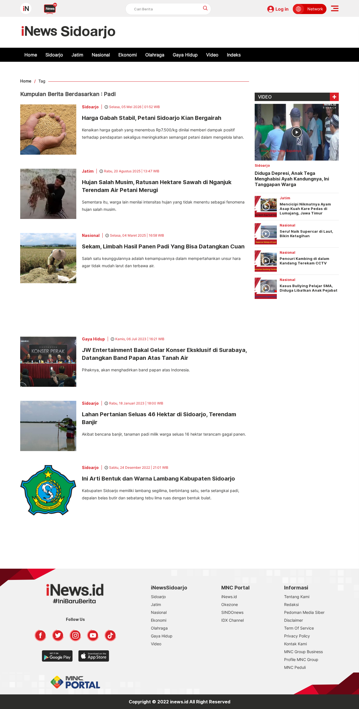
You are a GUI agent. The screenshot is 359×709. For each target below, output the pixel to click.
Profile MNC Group (301, 659)
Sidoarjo (54, 55)
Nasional (101, 55)
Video (212, 55)
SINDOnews (232, 612)
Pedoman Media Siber (304, 612)
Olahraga (154, 55)
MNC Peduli (295, 667)
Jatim (77, 55)
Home (30, 55)
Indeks (234, 55)
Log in (282, 9)
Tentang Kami (296, 596)
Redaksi (291, 604)
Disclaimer (293, 620)
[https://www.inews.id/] (69, 32)
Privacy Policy (297, 635)
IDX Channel (232, 620)
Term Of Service (299, 628)
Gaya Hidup (185, 55)
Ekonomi (127, 55)
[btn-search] (205, 8)
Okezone (229, 604)
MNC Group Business (303, 651)
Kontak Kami (295, 643)
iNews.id (229, 596)
